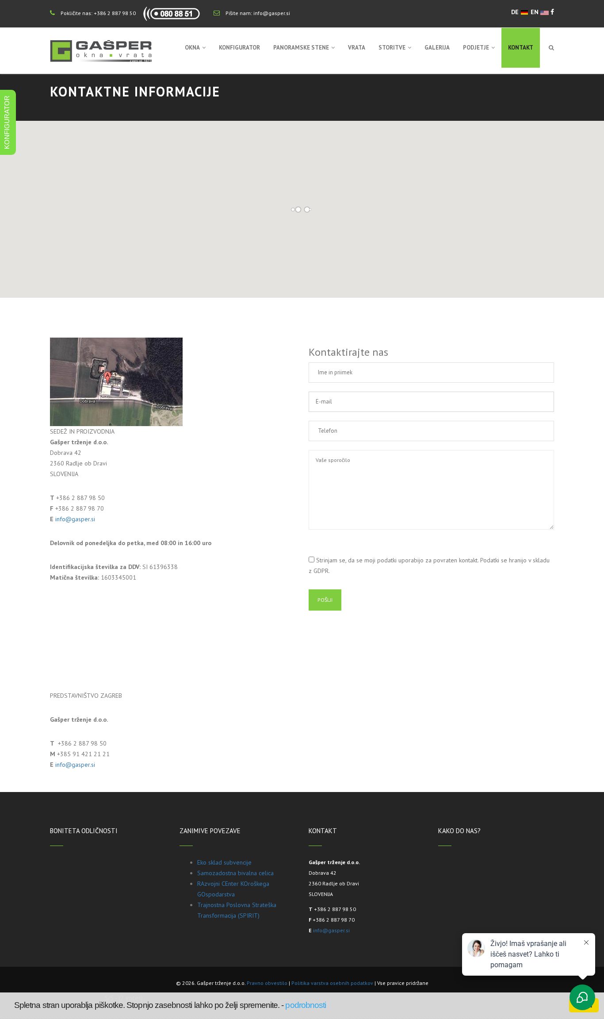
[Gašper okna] (100, 51)
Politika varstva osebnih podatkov (332, 983)
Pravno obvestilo (267, 983)
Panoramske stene (301, 47)
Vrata (356, 47)
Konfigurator (239, 47)
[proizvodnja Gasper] (116, 381)
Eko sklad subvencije (224, 862)
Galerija (437, 47)
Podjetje (476, 47)
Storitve (391, 47)
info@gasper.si (271, 13)
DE (515, 12)
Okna (192, 47)
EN (535, 12)
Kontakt (520, 47)
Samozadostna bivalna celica (235, 873)
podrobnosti (305, 1005)
